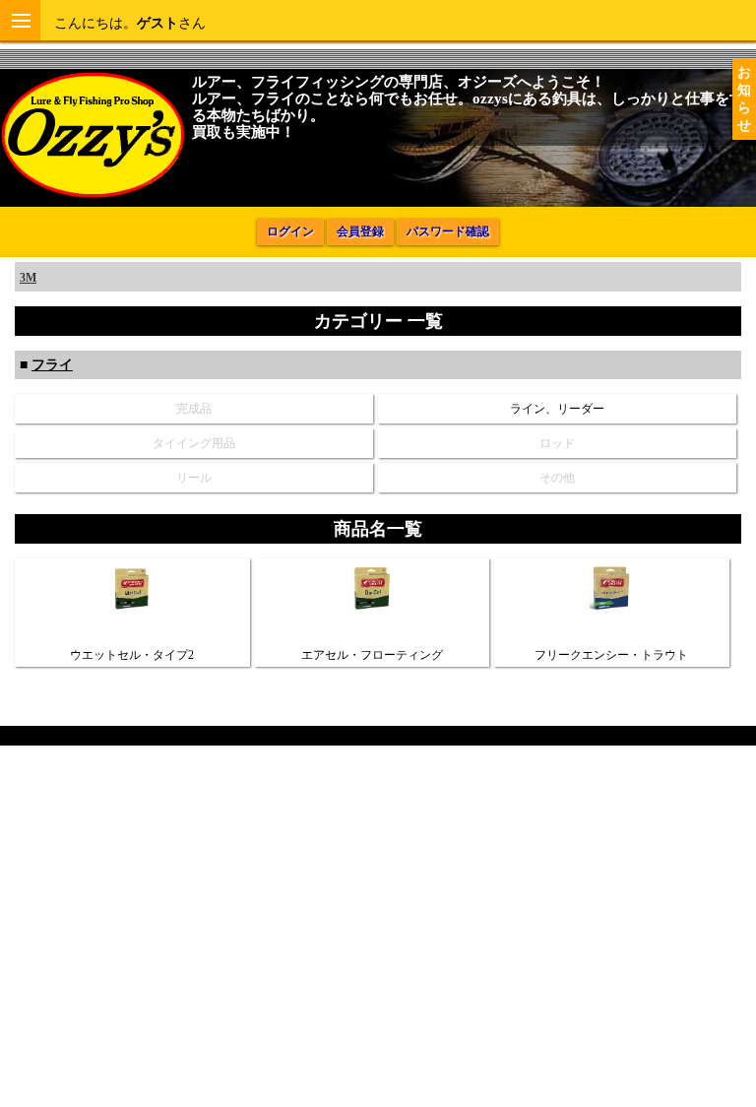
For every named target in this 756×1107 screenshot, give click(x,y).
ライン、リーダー (557, 409)
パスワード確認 (448, 231)
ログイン (290, 231)
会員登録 (360, 231)
